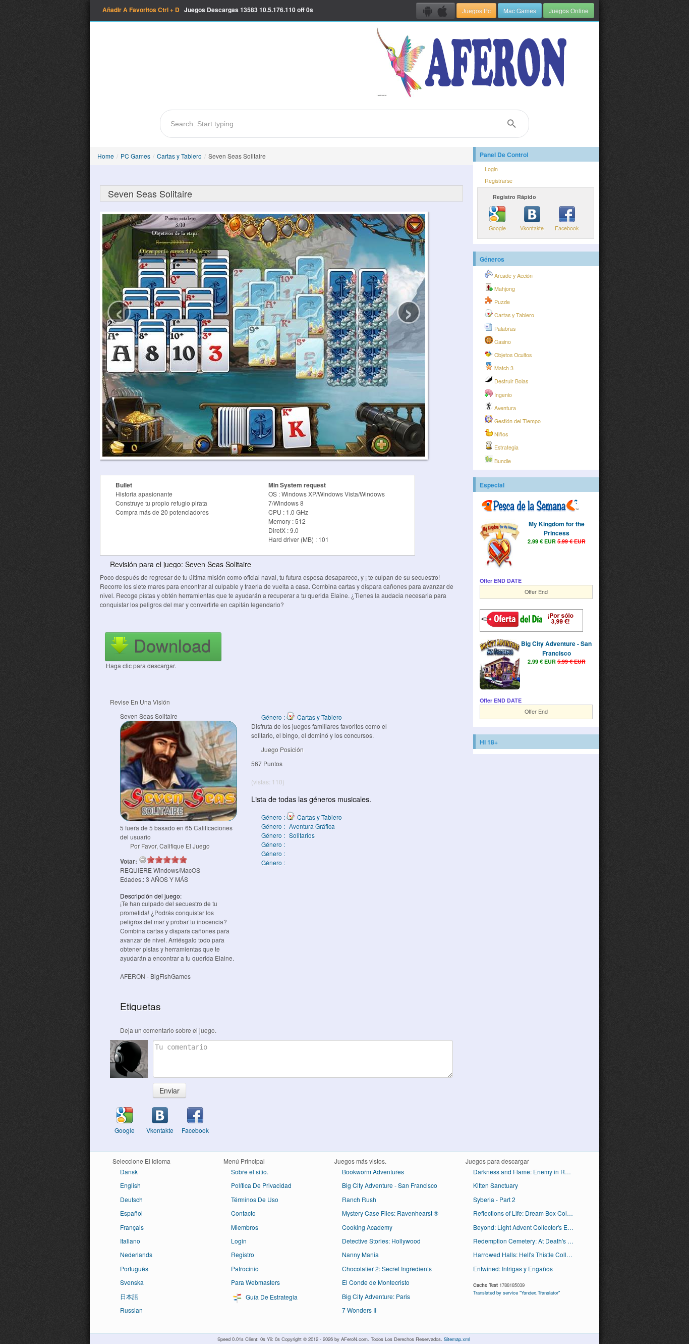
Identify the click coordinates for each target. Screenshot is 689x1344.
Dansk (129, 1171)
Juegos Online (569, 10)
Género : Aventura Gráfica (298, 826)
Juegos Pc (476, 10)
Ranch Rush (359, 1199)
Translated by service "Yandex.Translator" (516, 1292)
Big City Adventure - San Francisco (556, 648)
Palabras (504, 328)
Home (105, 156)
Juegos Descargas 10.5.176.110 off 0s (207, 9)
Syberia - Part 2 (494, 1199)
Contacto (243, 1213)
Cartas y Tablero (179, 156)
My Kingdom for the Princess (557, 528)
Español (131, 1213)
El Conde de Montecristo (376, 1282)
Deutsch (131, 1199)
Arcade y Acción (513, 275)
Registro (242, 1254)
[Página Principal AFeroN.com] (474, 63)
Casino (502, 341)
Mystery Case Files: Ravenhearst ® (390, 1213)
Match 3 (503, 368)
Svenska (132, 1282)
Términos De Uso (254, 1199)
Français (132, 1227)
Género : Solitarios (288, 835)
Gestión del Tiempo (517, 421)
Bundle (502, 461)
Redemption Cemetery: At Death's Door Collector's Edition (527, 1240)
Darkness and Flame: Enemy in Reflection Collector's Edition (527, 1171)
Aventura (504, 408)
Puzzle (501, 302)
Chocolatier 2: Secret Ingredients (387, 1268)
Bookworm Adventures (373, 1171)
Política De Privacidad (261, 1185)
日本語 (129, 1296)
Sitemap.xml (457, 1338)
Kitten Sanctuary (495, 1185)
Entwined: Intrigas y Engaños (513, 1268)
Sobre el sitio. (249, 1171)
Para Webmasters (255, 1282)
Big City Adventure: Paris (376, 1296)
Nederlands (136, 1254)
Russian (131, 1310)
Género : (273, 844)
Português (134, 1268)
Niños (500, 434)
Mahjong (504, 288)
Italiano (130, 1240)
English (130, 1185)
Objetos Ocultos (512, 355)
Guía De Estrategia (271, 1296)
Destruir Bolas (510, 381)
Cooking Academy (367, 1227)
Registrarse (498, 180)
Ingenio (502, 395)
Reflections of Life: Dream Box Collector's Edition (527, 1213)
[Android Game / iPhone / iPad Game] (435, 11)
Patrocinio (245, 1268)
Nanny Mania (360, 1254)
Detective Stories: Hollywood (381, 1240)
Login (491, 169)
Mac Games (519, 10)
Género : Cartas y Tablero (301, 717)
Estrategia (506, 447)
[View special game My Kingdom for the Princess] (500, 545)
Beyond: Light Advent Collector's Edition (527, 1227)
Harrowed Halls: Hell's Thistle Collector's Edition (527, 1254)
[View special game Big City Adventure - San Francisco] (500, 665)
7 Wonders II (359, 1310)
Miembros (244, 1227)
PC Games (135, 156)
